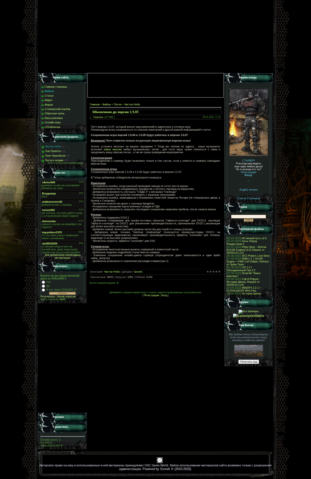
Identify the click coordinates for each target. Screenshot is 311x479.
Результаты (48, 296)
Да (48, 285)
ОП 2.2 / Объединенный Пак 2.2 (241, 269)
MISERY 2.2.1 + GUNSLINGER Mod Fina (244, 289)
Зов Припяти (53, 151)
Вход (164, 295)
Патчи (117, 104)
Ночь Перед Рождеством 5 (242, 242)
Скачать (98, 117)
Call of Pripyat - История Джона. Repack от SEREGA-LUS (243, 281)
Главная (95, 104)
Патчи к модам (54, 160)
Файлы (107, 104)
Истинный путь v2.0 (254, 238)
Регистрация (151, 295)
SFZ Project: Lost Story (256, 255)
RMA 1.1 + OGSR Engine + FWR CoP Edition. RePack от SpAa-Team (248, 261)
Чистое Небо (53, 146)
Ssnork (138, 271)
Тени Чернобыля (55, 155)
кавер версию (112, 149)
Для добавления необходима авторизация (62, 256)
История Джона (251, 293)
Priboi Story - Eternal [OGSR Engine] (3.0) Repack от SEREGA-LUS (246, 249)
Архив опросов (66, 296)
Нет (48, 281)
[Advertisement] (62, 358)
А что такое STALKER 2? (61, 289)
